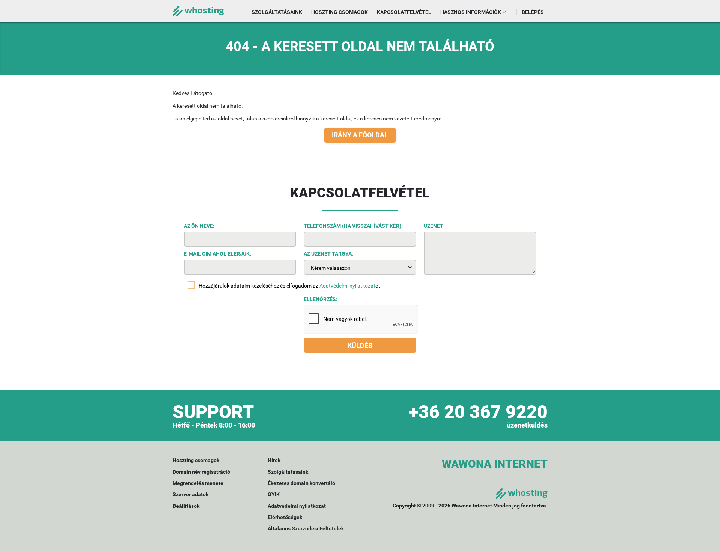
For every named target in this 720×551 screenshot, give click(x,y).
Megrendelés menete (198, 483)
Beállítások (186, 506)
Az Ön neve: (199, 226)
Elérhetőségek (285, 517)
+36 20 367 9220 (478, 412)
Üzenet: (434, 226)
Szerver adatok (190, 494)
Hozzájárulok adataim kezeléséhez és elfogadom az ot (289, 286)
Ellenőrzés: (321, 299)
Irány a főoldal (360, 135)
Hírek (274, 460)
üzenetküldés (527, 425)
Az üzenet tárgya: (328, 254)
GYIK (274, 494)
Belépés (533, 12)
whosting (203, 9)
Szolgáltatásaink (277, 12)
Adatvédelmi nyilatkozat (347, 286)
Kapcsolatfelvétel (404, 12)
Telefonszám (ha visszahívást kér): (353, 226)
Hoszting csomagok (339, 12)
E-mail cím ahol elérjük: (217, 254)
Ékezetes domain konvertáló (301, 483)
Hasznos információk (471, 12)
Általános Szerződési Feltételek (306, 528)
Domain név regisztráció (201, 472)
